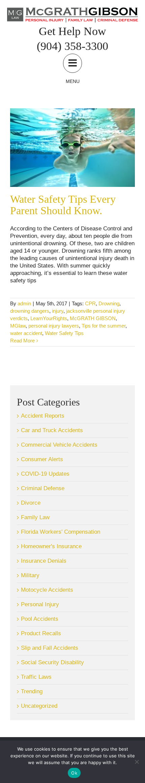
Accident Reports (42, 416)
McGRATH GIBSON (93, 318)
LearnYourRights (48, 318)
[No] (136, 761)
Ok (74, 773)
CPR (90, 303)
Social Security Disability (52, 662)
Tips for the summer (103, 326)
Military (30, 575)
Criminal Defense (42, 488)
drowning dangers (29, 311)
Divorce (30, 503)
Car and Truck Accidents (52, 430)
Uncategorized (39, 706)
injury (57, 311)
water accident (26, 333)
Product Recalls (41, 633)
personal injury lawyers (53, 326)
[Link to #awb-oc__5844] (72, 63)
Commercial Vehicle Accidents (59, 445)
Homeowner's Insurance (51, 546)
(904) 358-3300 (72, 46)
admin (24, 303)
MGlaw (18, 326)
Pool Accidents (39, 619)
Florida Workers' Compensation (60, 532)
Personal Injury (40, 604)
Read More (22, 340)
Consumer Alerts (42, 459)
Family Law (35, 517)
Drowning (108, 303)
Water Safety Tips (64, 333)
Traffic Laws (36, 677)
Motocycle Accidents (47, 590)
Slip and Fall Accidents (49, 648)
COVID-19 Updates (45, 474)
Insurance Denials (43, 561)
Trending (31, 691)
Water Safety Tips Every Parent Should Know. (63, 205)
